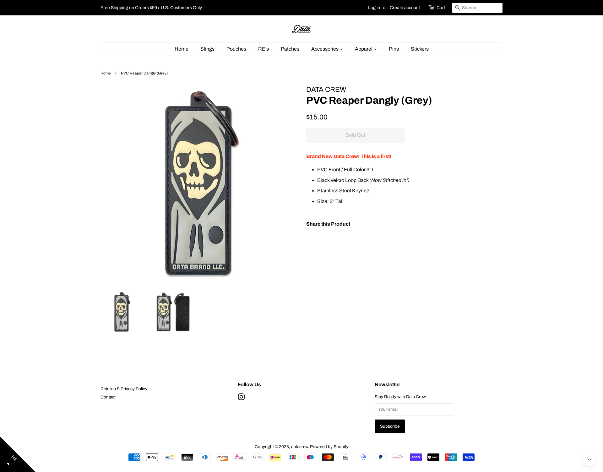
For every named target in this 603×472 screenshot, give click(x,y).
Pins (394, 49)
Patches (290, 49)
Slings (207, 49)
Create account (405, 7)
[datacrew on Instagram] (241, 398)
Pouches (236, 49)
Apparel (364, 49)
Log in (374, 7)
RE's (263, 49)
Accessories (325, 49)
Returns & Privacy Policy (123, 389)
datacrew (299, 446)
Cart (441, 7)
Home (181, 49)
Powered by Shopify (329, 446)
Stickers (420, 49)
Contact (108, 397)
